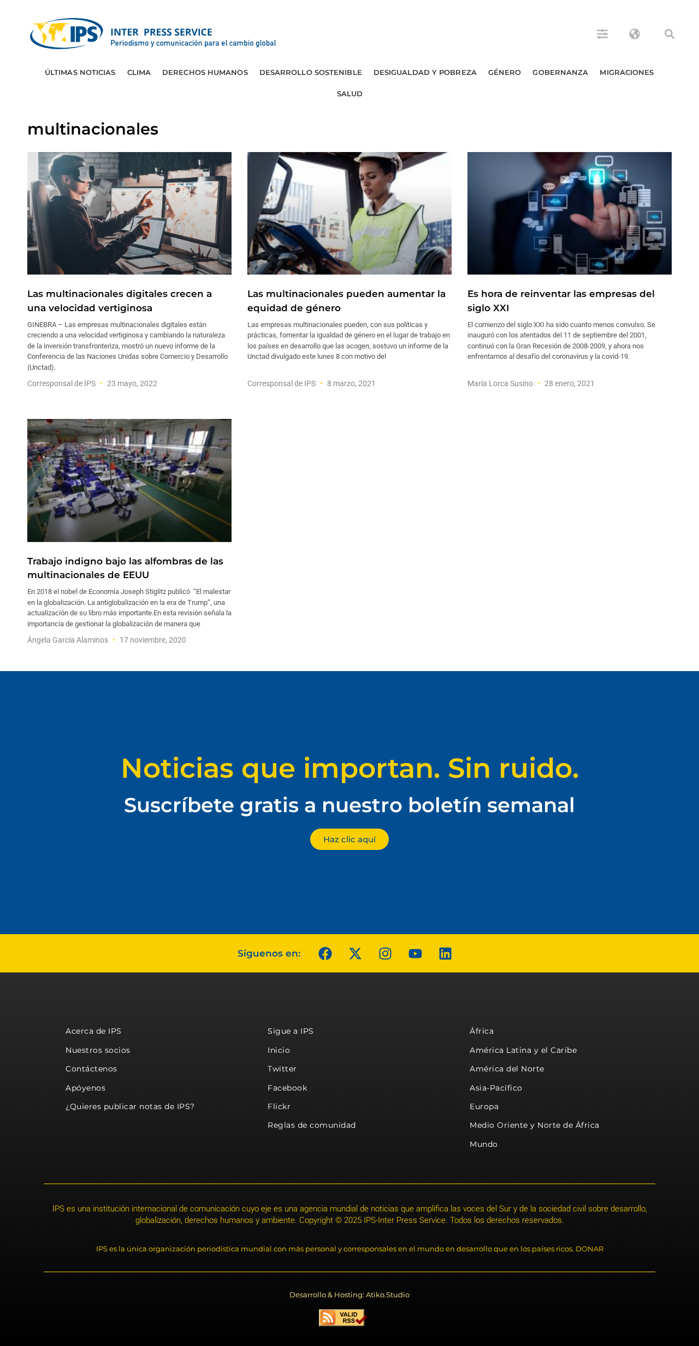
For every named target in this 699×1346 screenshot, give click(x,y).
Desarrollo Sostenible (310, 72)
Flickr (279, 1106)
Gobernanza (560, 72)
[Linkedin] (445, 953)
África (482, 1031)
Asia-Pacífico (496, 1088)
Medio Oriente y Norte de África (535, 1125)
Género (505, 72)
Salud (350, 93)
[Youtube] (415, 953)
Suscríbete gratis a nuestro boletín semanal (349, 805)
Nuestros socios (98, 1050)
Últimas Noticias (80, 72)
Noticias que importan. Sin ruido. (350, 768)
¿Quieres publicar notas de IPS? (130, 1106)
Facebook (287, 1088)
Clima (139, 72)
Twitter (282, 1069)
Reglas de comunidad (312, 1125)
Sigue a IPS (291, 1031)
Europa (484, 1106)
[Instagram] (385, 953)
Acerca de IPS (94, 1031)
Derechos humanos (205, 72)
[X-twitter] (355, 953)
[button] (669, 34)
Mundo (484, 1144)
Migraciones (627, 72)
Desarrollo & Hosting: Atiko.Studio (349, 1294)
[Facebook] (325, 953)
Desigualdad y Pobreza (425, 72)
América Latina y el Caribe (523, 1050)
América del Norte (507, 1069)
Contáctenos (91, 1069)
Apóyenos (85, 1088)
